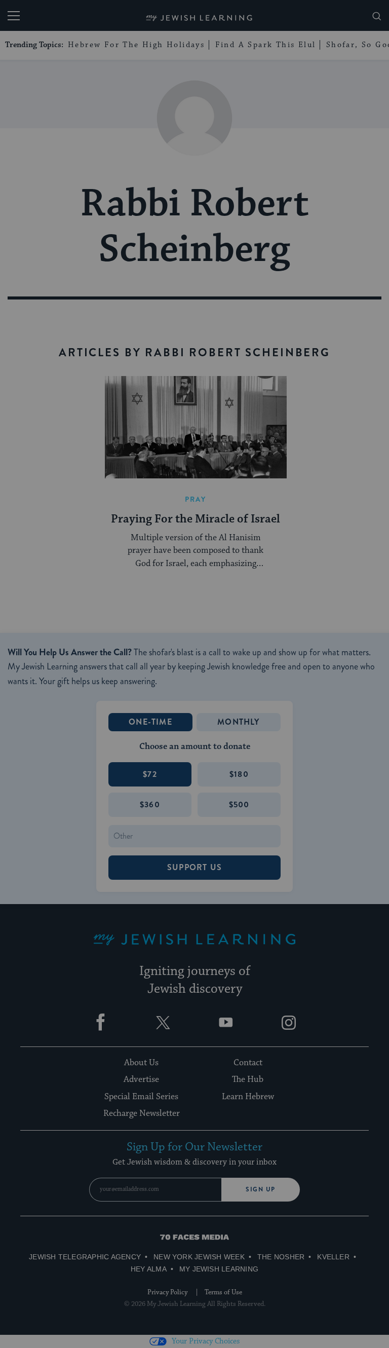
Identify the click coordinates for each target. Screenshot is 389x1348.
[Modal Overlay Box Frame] (194, 674)
